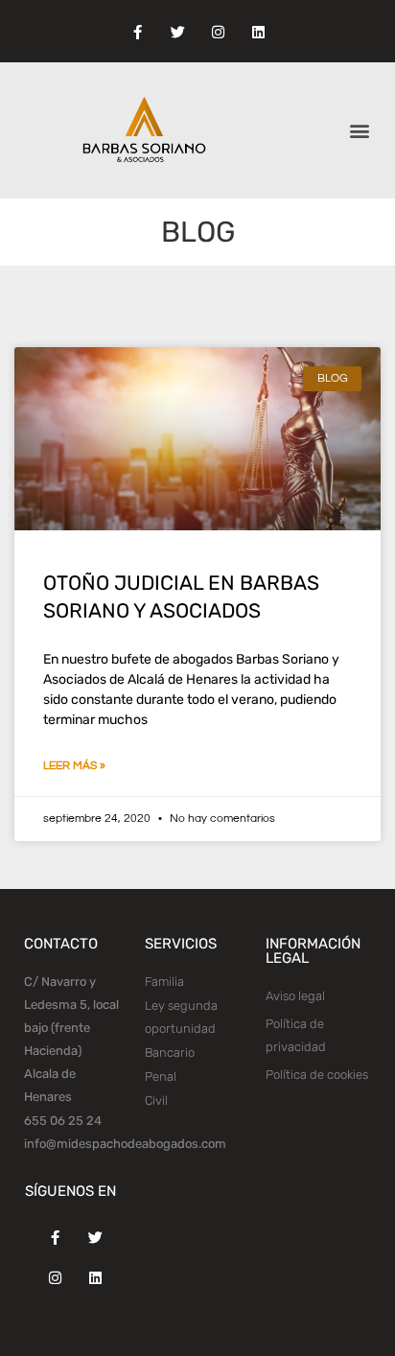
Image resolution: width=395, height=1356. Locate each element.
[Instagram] (218, 32)
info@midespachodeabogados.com (125, 1143)
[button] (360, 131)
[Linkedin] (258, 32)
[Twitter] (177, 32)
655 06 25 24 (63, 1120)
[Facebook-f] (137, 32)
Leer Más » (74, 766)
